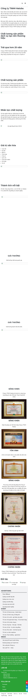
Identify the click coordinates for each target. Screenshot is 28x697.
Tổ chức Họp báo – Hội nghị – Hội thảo (12, 624)
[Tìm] (22, 3)
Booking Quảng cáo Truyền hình (10, 642)
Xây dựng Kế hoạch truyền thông (11, 640)
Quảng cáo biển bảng (8, 601)
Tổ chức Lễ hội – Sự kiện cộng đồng (11, 627)
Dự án (20, 693)
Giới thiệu (9, 693)
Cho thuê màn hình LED (8, 604)
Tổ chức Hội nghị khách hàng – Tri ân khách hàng (15, 619)
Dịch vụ (15, 693)
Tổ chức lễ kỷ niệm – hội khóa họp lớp (12, 629)
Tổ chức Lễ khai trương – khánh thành (12, 612)
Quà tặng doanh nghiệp (8, 606)
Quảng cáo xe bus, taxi (8, 599)
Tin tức (25, 693)
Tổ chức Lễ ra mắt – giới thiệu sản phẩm (12, 617)
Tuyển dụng (4, 695)
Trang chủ (3, 693)
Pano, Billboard (6, 594)
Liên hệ (10, 695)
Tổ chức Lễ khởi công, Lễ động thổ (11, 614)
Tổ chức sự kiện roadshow (9, 632)
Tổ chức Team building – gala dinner (11, 634)
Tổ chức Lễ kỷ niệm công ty (9, 622)
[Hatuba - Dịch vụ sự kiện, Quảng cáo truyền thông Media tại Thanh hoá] (5, 3)
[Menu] (25, 3)
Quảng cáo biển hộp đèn (8, 596)
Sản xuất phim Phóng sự (9, 645)
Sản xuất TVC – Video (8, 647)
